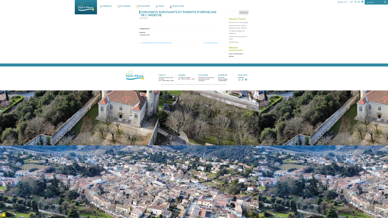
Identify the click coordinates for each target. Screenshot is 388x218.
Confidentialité (222, 80)
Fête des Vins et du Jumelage (238, 22)
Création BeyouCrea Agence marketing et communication (198, 84)
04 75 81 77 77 (342, 2)
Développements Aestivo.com (220, 84)
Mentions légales (223, 79)
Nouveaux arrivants (203, 79)
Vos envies (160, 6)
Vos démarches (106, 6)
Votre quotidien (143, 6)
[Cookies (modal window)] (3, 214)
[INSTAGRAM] (239, 79)
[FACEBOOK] (359, 1)
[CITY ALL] (362, 1)
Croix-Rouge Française (211, 43)
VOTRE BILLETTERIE (177, 6)
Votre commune (124, 6)
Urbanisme (201, 80)
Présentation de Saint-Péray (206, 77)
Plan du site (221, 77)
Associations (143, 18)
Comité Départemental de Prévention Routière (155, 43)
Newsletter (241, 77)
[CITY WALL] (246, 79)
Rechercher (243, 13)
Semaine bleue (233, 42)
